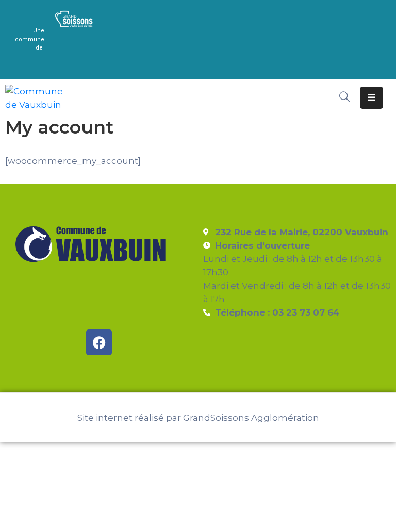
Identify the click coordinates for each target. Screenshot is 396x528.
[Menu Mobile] (371, 98)
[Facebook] (99, 342)
